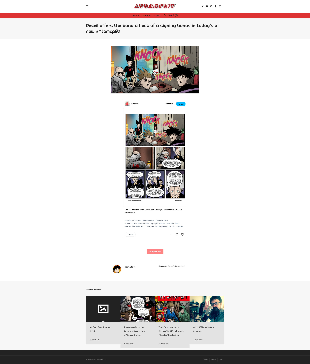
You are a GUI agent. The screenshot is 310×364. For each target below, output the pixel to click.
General (181, 266)
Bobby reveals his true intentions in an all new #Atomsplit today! (134, 331)
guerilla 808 (95, 340)
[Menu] (87, 6)
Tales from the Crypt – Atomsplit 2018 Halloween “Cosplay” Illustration (171, 331)
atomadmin (130, 343)
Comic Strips (173, 266)
